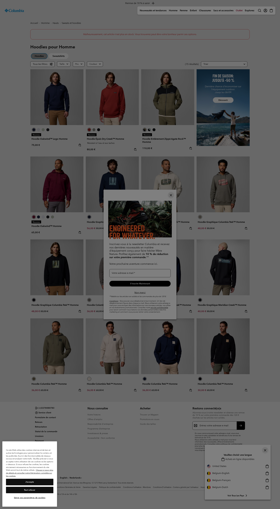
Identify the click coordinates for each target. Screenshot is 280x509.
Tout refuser (29, 490)
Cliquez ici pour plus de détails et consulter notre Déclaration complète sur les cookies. (29, 473)
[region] (29, 474)
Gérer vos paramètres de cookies (29, 497)
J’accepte (29, 482)
